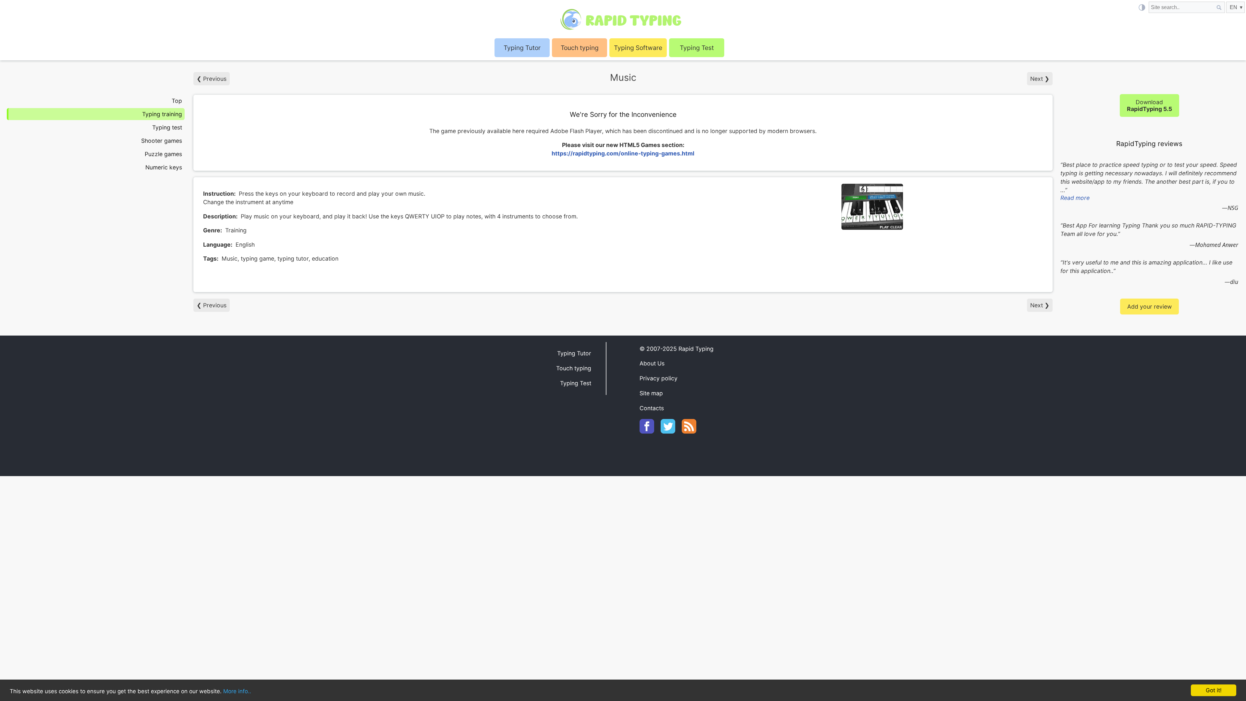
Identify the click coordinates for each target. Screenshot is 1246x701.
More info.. (237, 691)
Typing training (162, 114)
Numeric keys (163, 167)
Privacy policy (659, 378)
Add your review (1149, 306)
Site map (651, 393)
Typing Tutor (574, 353)
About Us (652, 363)
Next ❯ (1039, 78)
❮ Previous (211, 78)
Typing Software (638, 48)
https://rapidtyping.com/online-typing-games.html (623, 153)
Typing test (167, 127)
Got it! (1214, 690)
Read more (1075, 197)
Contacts (652, 408)
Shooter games (161, 140)
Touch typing (580, 48)
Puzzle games (163, 154)
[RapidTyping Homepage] (623, 19)
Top (177, 100)
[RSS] (692, 431)
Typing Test (697, 48)
